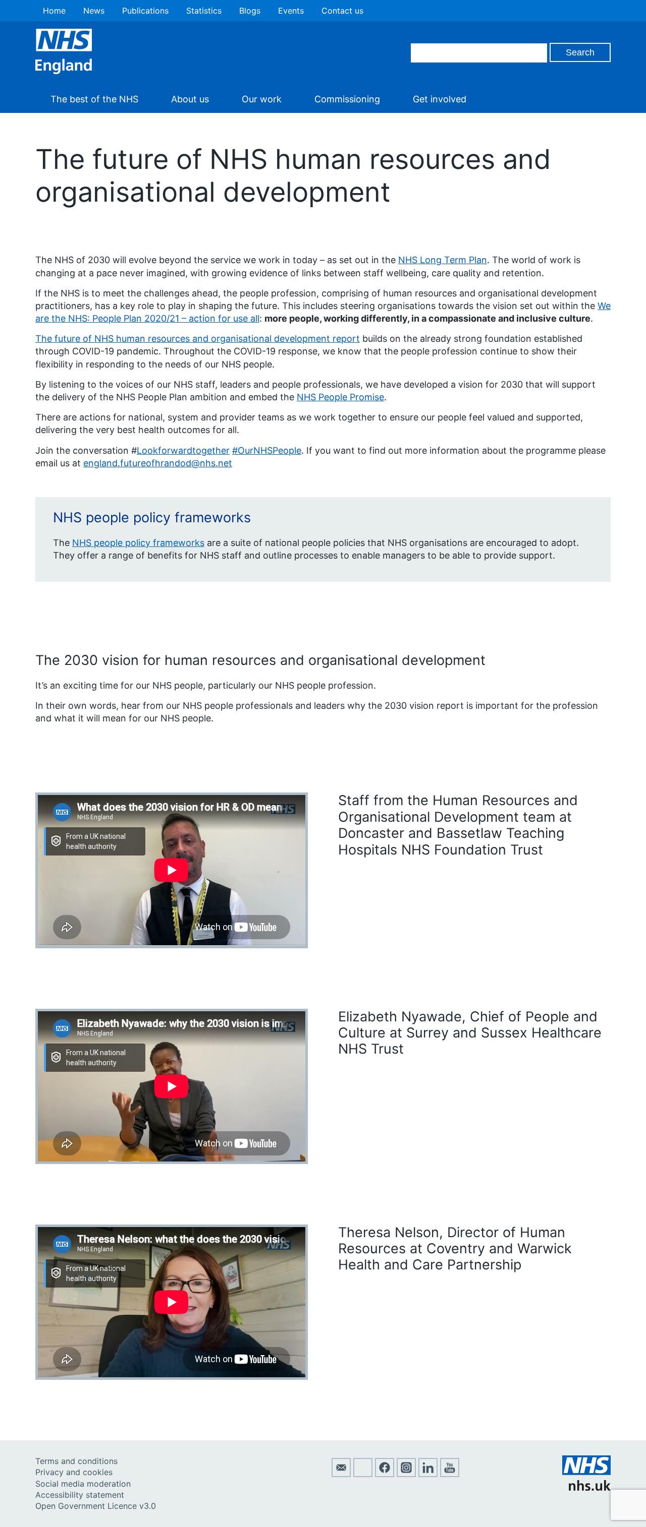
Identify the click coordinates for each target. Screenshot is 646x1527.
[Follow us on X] (362, 1474)
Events (291, 11)
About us (190, 99)
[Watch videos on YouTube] (449, 1474)
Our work (262, 99)
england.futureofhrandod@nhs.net (157, 463)
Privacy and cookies (74, 1472)
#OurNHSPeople (266, 450)
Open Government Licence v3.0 (95, 1506)
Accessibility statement (79, 1495)
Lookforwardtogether (183, 450)
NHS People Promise (340, 397)
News (93, 11)
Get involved (439, 99)
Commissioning (347, 99)
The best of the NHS (94, 99)
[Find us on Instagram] (406, 1474)
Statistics (204, 11)
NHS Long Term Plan (442, 260)
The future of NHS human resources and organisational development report (197, 338)
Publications (145, 11)
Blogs (249, 11)
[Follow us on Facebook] (384, 1474)
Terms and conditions (76, 1461)
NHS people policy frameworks (138, 542)
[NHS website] (586, 1488)
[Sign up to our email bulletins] (341, 1474)
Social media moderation (83, 1484)
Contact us (342, 11)
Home (54, 11)
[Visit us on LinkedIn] (428, 1474)
